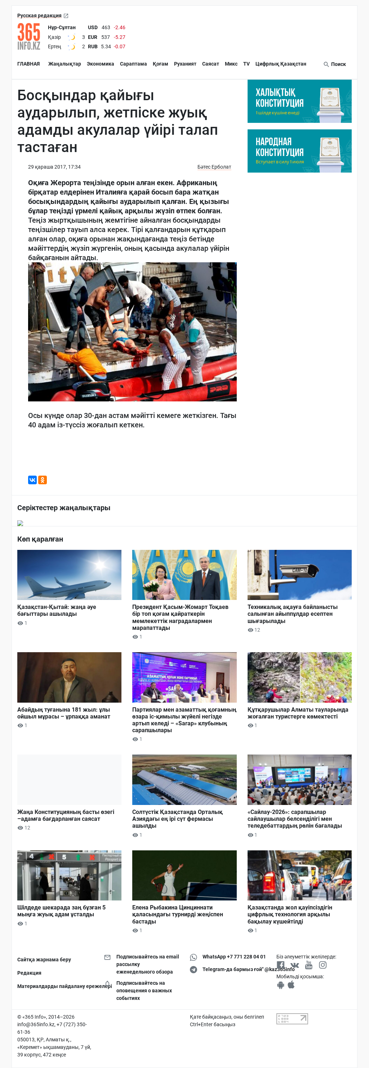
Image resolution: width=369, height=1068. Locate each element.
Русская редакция (39, 15)
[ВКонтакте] (32, 480)
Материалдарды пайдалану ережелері (55, 986)
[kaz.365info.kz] (31, 36)
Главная (28, 64)
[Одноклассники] (42, 480)
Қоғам (160, 64)
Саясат (210, 64)
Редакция (29, 973)
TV (246, 64)
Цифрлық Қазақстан (280, 64)
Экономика (100, 64)
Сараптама (133, 64)
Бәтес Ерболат (214, 167)
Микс (231, 64)
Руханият (185, 64)
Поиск (338, 64)
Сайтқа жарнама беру (44, 959)
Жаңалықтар (64, 64)
